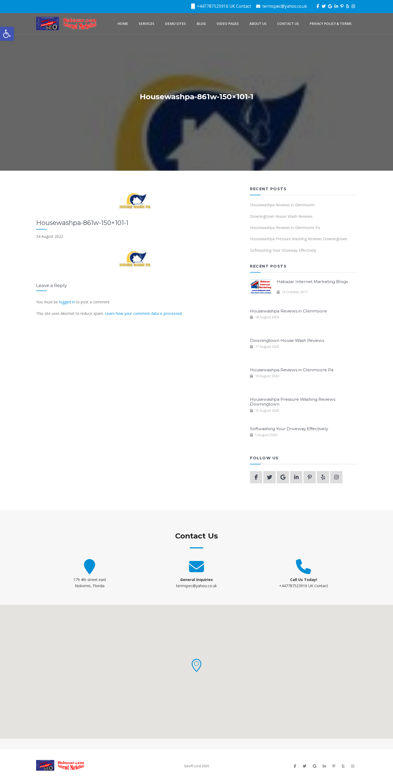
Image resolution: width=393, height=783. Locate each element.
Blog (201, 23)
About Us (258, 23)
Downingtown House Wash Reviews (281, 216)
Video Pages (228, 23)
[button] (196, 665)
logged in (67, 301)
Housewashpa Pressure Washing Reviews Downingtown (298, 238)
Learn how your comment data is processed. (143, 313)
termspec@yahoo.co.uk (284, 6)
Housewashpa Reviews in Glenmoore (282, 204)
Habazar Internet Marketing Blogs (312, 281)
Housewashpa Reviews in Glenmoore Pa (285, 227)
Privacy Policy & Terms (331, 23)
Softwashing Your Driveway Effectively (283, 250)
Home (122, 23)
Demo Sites (175, 23)
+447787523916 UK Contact (223, 6)
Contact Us (288, 23)
